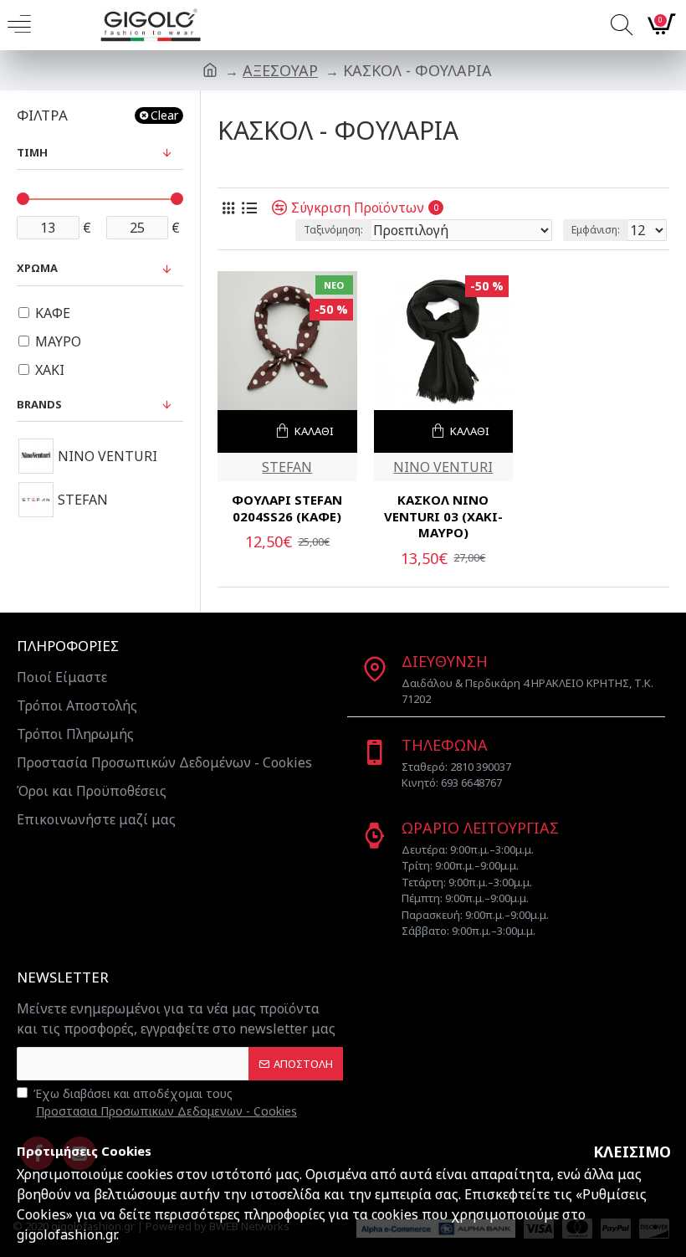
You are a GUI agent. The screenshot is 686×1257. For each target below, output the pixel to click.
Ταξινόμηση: (333, 230)
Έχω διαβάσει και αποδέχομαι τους (165, 1102)
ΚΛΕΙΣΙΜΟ (632, 1152)
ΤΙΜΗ (32, 152)
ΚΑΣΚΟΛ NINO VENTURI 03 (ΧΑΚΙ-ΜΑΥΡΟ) (443, 516)
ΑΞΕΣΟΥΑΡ (280, 70)
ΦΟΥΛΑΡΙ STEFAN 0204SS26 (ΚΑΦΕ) (287, 508)
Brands (39, 404)
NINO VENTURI (443, 467)
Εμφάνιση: (595, 230)
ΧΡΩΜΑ (37, 267)
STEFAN (287, 467)
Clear (164, 115)
